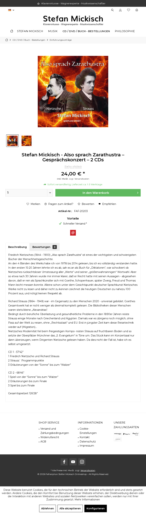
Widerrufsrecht (49, 437)
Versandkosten (87, 470)
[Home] (12, 31)
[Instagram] (81, 461)
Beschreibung (17, 247)
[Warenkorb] (136, 10)
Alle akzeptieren (70, 508)
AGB (43, 441)
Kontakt (85, 437)
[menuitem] (137, 10)
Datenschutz (88, 441)
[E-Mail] (73, 233)
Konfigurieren (96, 508)
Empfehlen (108, 204)
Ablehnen (47, 508)
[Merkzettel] (128, 10)
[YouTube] (73, 461)
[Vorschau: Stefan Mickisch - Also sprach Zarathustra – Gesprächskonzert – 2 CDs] (12, 140)
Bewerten (87, 204)
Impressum (87, 445)
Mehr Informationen (87, 499)
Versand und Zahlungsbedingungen (54, 431)
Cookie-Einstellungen (88, 431)
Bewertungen (44, 247)
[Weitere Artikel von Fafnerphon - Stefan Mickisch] (73, 167)
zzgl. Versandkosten (79, 178)
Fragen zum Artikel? (60, 204)
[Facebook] (64, 461)
